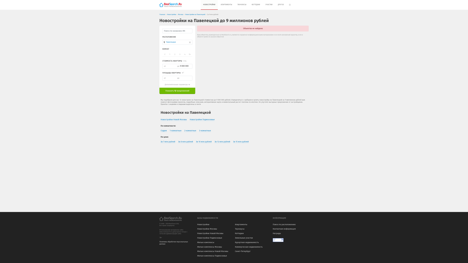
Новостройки (209, 5)
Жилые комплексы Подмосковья (212, 256)
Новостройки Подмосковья (209, 238)
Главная (162, 14)
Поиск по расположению (284, 224)
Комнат (165, 49)
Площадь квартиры (173, 73)
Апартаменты (226, 5)
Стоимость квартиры (174, 61)
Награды (277, 233)
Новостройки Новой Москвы (210, 233)
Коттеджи (256, 5)
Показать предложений (177, 91)
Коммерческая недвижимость (249, 247)
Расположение (169, 37)
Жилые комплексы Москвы (209, 247)
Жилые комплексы (205, 242)
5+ (190, 54)
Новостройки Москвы (207, 229)
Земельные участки (244, 238)
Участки (269, 5)
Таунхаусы (241, 5)
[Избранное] (290, 5)
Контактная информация (284, 229)
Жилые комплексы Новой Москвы (212, 251)
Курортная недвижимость (247, 242)
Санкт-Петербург (243, 251)
